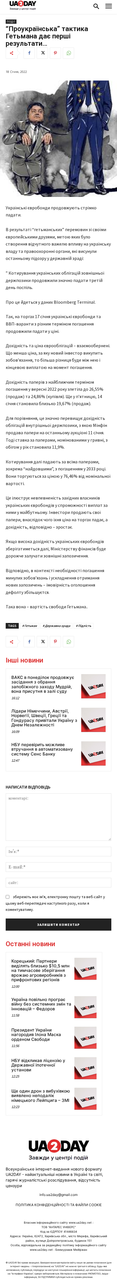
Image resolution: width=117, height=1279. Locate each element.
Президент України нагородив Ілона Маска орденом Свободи (36, 1034)
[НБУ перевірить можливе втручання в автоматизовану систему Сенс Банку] (93, 753)
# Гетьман (29, 626)
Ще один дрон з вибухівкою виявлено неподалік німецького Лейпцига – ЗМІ (40, 1095)
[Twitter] (42, 53)
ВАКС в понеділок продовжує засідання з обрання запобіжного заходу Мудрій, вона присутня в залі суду (42, 684)
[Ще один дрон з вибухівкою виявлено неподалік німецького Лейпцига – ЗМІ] (85, 1099)
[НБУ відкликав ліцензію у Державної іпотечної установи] (85, 1068)
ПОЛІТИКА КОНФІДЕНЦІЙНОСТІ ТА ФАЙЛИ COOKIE (59, 1205)
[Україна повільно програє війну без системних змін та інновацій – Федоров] (85, 1007)
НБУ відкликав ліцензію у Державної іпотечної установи (38, 1065)
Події (11, 21)
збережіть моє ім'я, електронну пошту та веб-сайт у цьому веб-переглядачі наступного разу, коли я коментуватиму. (55, 903)
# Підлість (83, 626)
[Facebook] (29, 53)
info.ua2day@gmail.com (58, 1195)
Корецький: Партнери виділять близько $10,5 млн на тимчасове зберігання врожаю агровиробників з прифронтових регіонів (40, 970)
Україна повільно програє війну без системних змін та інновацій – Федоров (41, 1004)
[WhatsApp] (68, 53)
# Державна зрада (56, 626)
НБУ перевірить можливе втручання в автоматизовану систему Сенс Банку (42, 749)
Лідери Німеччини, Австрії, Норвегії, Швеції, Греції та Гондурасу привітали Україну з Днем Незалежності (44, 718)
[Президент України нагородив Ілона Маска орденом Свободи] (85, 1038)
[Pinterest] (55, 53)
